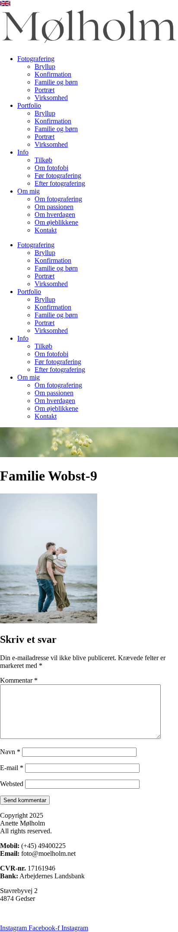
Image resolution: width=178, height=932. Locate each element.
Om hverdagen (55, 214)
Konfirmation (53, 74)
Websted (11, 783)
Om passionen (54, 206)
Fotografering (35, 58)
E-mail (11, 767)
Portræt (44, 90)
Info (23, 152)
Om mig (28, 191)
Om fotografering (58, 199)
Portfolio (29, 105)
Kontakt (46, 230)
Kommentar (19, 680)
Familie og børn (56, 82)
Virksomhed (51, 97)
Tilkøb (43, 160)
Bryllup (45, 66)
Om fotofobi (51, 167)
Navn (10, 751)
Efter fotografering (60, 183)
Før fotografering (58, 175)
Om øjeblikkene (56, 222)
